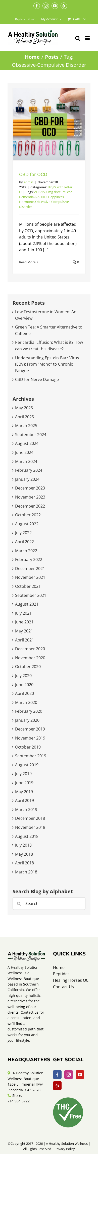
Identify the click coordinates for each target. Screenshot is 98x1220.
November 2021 (30, 577)
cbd (70, 192)
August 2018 (26, 836)
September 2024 (30, 434)
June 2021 (24, 622)
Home (59, 967)
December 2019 (30, 729)
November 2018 (30, 827)
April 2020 (24, 693)
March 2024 (26, 461)
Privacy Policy (65, 1149)
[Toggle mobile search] (77, 38)
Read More (27, 262)
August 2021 (26, 604)
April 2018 (24, 863)
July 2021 (23, 613)
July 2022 (23, 532)
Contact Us (63, 987)
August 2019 (26, 765)
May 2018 (24, 854)
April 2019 (24, 800)
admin (28, 182)
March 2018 (26, 872)
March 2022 (26, 550)
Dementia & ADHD (32, 197)
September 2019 (30, 756)
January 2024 (27, 479)
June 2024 (24, 452)
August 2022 (26, 524)
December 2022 (30, 506)
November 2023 (30, 497)
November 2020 (30, 658)
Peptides (61, 974)
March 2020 (26, 702)
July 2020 (23, 675)
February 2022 (28, 559)
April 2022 (24, 541)
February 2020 (28, 711)
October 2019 (28, 747)
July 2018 (23, 845)
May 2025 (24, 408)
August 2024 (26, 443)
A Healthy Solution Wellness (67, 1143)
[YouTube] (80, 1074)
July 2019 (23, 773)
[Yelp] (57, 1085)
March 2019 (26, 809)
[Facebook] (57, 1074)
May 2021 (24, 631)
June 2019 (24, 782)
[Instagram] (68, 1074)
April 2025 (24, 417)
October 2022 (28, 515)
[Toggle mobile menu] (87, 38)
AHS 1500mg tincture (50, 192)
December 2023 (30, 488)
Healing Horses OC (70, 980)
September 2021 (30, 595)
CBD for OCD (33, 174)
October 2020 (28, 666)
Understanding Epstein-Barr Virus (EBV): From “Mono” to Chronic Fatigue (47, 364)
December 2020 (30, 649)
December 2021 (30, 568)
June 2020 (24, 684)
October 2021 (28, 586)
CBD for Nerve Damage (37, 379)
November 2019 (30, 738)
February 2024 (28, 470)
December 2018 (30, 818)
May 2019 (24, 791)
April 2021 (24, 640)
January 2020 (27, 720)
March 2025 (26, 425)
